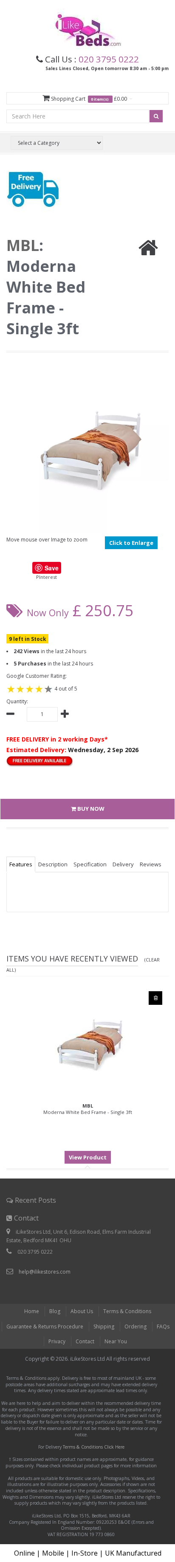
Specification (90, 864)
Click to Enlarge (131, 543)
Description (53, 864)
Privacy (56, 1341)
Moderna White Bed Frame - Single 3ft (87, 1108)
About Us (82, 1311)
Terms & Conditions (127, 1311)
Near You (115, 1341)
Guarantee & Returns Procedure (44, 1326)
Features (20, 864)
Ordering (135, 1326)
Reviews (150, 864)
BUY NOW (90, 808)
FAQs (163, 1326)
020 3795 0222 (109, 59)
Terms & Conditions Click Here (93, 1447)
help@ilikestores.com (45, 1271)
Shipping (103, 1326)
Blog (54, 1311)
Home (31, 1311)
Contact (85, 1341)
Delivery (123, 864)
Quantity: (17, 701)
